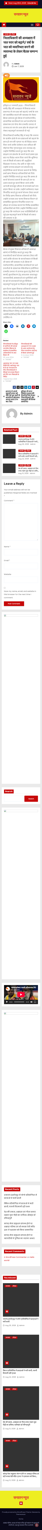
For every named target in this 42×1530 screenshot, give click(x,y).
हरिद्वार (13, 34)
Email (7, 560)
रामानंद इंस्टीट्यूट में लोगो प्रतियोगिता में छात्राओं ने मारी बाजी (27, 441)
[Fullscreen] (35, 1002)
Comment (9, 500)
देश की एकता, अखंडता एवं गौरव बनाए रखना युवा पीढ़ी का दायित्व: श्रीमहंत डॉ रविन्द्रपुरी (28, 470)
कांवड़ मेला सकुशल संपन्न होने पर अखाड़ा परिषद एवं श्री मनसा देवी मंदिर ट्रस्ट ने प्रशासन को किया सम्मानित (19, 1226)
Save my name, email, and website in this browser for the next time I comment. (20, 594)
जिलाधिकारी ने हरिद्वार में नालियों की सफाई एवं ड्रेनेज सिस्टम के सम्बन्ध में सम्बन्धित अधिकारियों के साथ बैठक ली (10, 349)
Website (7, 574)
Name (7, 546)
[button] (6, 75)
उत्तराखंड (6, 34)
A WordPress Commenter (15, 1257)
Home (21, 1519)
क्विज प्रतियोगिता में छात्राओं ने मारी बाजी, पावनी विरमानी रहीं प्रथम (28, 456)
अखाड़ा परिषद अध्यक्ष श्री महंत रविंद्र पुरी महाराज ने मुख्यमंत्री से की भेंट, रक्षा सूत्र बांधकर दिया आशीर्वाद (21, 1524)
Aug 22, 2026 (23, 459)
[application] (21, 994)
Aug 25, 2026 (23, 444)
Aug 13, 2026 (23, 473)
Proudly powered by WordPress (14, 1512)
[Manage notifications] (37, 1525)
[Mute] (31, 1002)
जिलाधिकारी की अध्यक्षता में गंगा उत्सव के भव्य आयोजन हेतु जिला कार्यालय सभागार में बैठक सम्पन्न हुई (29, 348)
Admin (16, 64)
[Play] (7, 1002)
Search (9, 791)
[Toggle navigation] (32, 24)
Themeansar (21, 1514)
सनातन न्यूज (21, 14)
